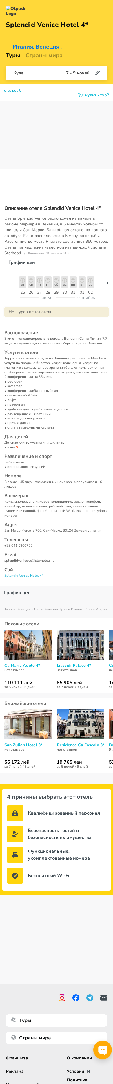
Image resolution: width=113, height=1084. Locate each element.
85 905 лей (69, 682)
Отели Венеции (45, 609)
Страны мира (44, 55)
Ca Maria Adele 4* (22, 665)
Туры (13, 55)
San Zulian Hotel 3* (23, 745)
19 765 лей (69, 762)
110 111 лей (18, 682)
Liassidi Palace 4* (74, 665)
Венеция (47, 46)
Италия (23, 46)
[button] (108, 284)
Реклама (14, 1071)
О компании (79, 1058)
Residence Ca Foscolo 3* (80, 745)
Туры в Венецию (17, 609)
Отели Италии (96, 609)
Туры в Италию (71, 609)
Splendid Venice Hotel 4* (23, 575)
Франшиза (17, 1058)
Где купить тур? (93, 95)
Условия (75, 1071)
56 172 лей (17, 762)
